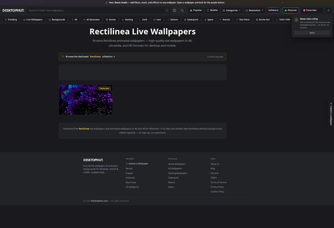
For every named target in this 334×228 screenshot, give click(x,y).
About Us (215, 163)
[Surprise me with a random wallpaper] (174, 10)
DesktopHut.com (99, 200)
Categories (232, 10)
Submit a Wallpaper (138, 163)
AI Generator (93, 19)
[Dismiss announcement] (282, 3)
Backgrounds (58, 19)
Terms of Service (219, 182)
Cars (159, 19)
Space (210, 19)
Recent (129, 168)
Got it (312, 33)
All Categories (132, 186)
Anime (112, 19)
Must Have (131, 182)
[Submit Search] (182, 10)
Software (273, 10)
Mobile (214, 10)
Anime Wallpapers (177, 163)
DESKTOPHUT (93, 160)
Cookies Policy (217, 191)
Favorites (313, 10)
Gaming (129, 19)
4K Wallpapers (175, 168)
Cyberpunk (192, 19)
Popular (197, 10)
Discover (292, 10)
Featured (130, 177)
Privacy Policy (217, 186)
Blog (213, 168)
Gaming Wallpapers (177, 173)
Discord (214, 173)
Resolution (254, 10)
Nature (174, 19)
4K (76, 19)
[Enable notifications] (328, 10)
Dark (144, 19)
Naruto (226, 19)
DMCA (214, 177)
